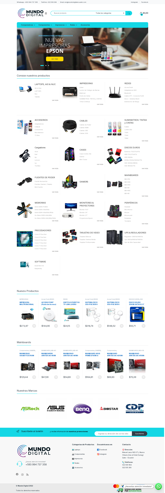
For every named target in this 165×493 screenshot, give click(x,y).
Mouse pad (128, 215)
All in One (38, 88)
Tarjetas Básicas (85, 236)
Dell (36, 154)
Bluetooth (127, 93)
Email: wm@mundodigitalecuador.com (73, 2)
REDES (127, 83)
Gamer (82, 156)
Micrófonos (128, 209)
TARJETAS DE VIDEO (90, 232)
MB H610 (127, 190)
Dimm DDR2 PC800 (41, 207)
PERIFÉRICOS (130, 203)
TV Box (37, 135)
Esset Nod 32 (39, 266)
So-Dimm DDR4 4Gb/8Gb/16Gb (45, 218)
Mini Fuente (39, 187)
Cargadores (40, 147)
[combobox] (73, 13)
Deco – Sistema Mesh (131, 99)
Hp (36, 157)
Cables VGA (84, 133)
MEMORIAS (40, 203)
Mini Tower (83, 159)
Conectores (39, 129)
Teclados (127, 221)
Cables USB (84, 130)
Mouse (126, 212)
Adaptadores (39, 124)
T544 (126, 135)
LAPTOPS (38, 91)
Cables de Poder (85, 125)
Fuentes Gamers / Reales (43, 184)
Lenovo (37, 160)
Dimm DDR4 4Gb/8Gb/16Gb (44, 212)
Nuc (36, 94)
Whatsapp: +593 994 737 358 (27, 2)
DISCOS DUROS (132, 147)
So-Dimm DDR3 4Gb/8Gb (43, 215)
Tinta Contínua (85, 101)
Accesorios (85, 25)
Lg (35, 163)
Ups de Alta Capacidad (132, 242)
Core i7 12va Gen (41, 243)
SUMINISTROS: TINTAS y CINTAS (91, 99)
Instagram (134, 2)
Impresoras (60, 25)
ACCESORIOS (41, 120)
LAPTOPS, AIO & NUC (45, 84)
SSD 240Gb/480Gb (131, 163)
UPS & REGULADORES (135, 232)
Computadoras (27, 25)
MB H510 (127, 185)
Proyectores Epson (86, 218)
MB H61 (126, 188)
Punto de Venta (85, 96)
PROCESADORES (43, 230)
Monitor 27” (84, 215)
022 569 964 (127, 465)
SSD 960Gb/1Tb (129, 166)
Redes (72, 25)
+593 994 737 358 (36, 464)
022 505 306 (127, 467)
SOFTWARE (40, 261)
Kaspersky (38, 268)
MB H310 (127, 182)
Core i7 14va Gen (41, 249)
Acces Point (128, 87)
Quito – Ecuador (128, 458)
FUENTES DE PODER (45, 177)
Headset (127, 207)
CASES (83, 150)
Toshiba (37, 166)
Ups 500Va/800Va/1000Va (133, 239)
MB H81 (126, 193)
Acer (36, 151)
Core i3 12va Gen (41, 234)
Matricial (82, 93)
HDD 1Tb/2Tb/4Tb (130, 154)
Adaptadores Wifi (130, 90)
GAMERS (84, 182)
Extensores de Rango (131, 101)
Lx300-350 (128, 129)
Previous (23, 411)
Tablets (37, 97)
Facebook (144, 2)
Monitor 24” (84, 212)
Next (141, 411)
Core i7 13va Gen (41, 246)
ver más (55, 100)
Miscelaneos (39, 132)
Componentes (44, 25)
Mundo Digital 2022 (25, 486)
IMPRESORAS (86, 83)
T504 (126, 132)
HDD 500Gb (128, 157)
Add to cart (34, 326)
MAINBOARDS (131, 175)
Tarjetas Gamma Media (88, 239)
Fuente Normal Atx (41, 181)
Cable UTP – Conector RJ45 (134, 96)
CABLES (37, 127)
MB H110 (127, 179)
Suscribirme (139, 434)
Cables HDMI (84, 127)
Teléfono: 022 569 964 (49, 2)
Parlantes (127, 218)
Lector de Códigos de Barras (89, 90)
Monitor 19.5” (84, 209)
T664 (126, 138)
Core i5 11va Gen (40, 237)
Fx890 (126, 127)
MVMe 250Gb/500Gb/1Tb (133, 160)
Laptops (77, 450)
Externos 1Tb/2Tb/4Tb (132, 151)
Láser (81, 87)
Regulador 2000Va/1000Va (133, 236)
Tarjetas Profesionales (87, 242)
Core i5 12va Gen (41, 240)
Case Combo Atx (85, 154)
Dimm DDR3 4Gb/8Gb (42, 209)
